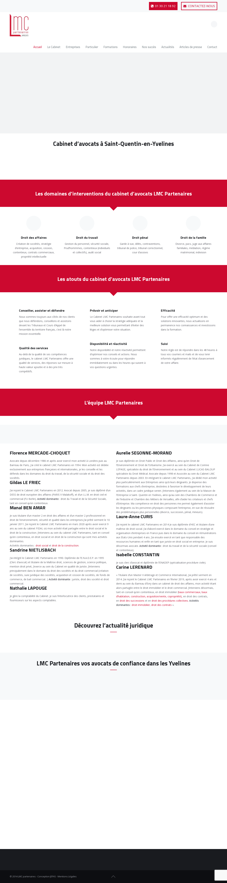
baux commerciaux (189, 592)
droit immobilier (141, 605)
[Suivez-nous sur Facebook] (13, 4)
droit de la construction (65, 545)
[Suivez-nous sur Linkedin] (30, 4)
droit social (42, 545)
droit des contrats (161, 605)
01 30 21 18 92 (165, 6)
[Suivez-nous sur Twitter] (21, 4)
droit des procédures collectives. (170, 600)
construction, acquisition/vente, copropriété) (156, 596)
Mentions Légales (67, 876)
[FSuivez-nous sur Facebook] (202, 876)
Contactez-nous (201, 6)
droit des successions (132, 600)
